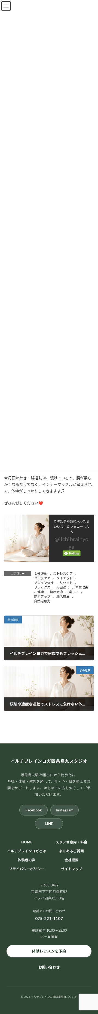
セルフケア (42, 578)
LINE (49, 823)
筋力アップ (42, 596)
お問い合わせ (49, 967)
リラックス (42, 587)
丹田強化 (62, 587)
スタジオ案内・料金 (71, 842)
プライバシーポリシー (26, 869)
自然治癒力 (42, 601)
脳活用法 (62, 596)
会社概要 (72, 860)
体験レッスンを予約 (49, 951)
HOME (26, 842)
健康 (40, 592)
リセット (66, 583)
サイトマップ (71, 869)
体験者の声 (26, 860)
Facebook (33, 810)
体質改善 (81, 587)
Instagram (64, 810)
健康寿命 (56, 592)
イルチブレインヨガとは (26, 851)
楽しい (73, 592)
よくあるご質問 (71, 851)
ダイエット (64, 578)
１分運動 (40, 573)
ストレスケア (63, 573)
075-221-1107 (49, 918)
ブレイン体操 (44, 583)
